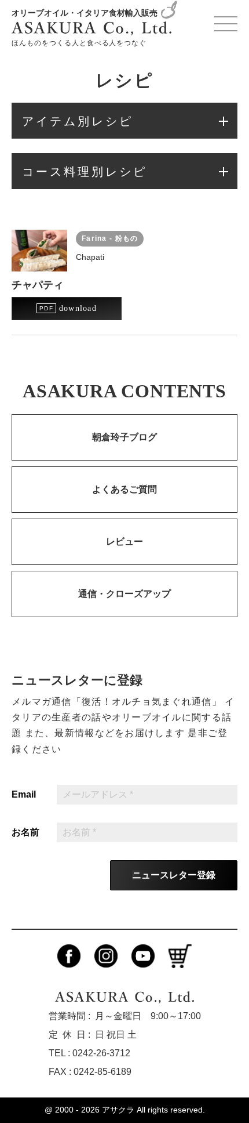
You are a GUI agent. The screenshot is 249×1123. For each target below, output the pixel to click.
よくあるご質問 (124, 489)
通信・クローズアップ (124, 594)
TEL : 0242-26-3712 (89, 1053)
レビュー (124, 541)
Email (24, 794)
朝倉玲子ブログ (124, 437)
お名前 (25, 832)
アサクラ (118, 1109)
